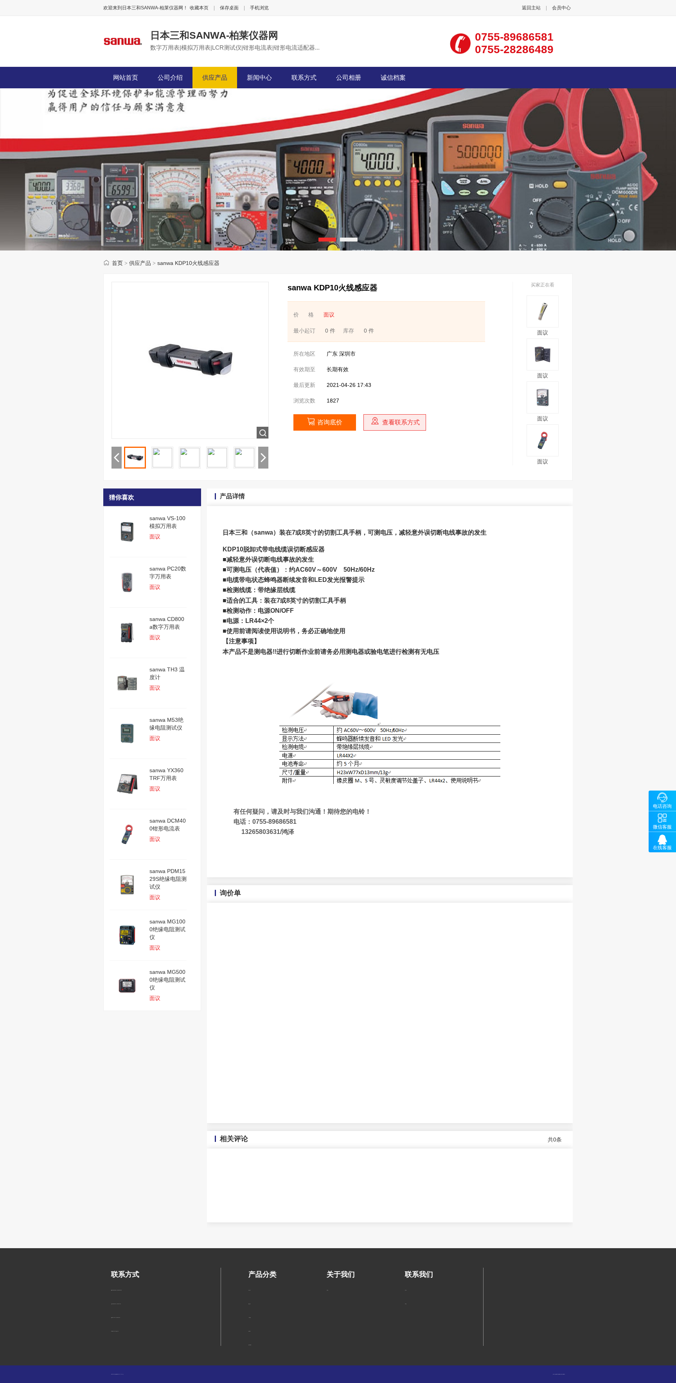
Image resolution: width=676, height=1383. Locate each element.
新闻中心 (259, 77)
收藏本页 (199, 8)
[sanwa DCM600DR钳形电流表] (543, 454)
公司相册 (348, 77)
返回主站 (531, 8)
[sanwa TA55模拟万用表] (543, 411)
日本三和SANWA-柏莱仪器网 (214, 35)
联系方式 (303, 77)
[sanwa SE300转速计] (543, 325)
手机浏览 (259, 8)
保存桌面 (229, 8)
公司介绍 (170, 77)
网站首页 (125, 77)
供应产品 (214, 77)
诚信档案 (393, 77)
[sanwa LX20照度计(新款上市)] (543, 368)
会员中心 (561, 8)
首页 (117, 263)
